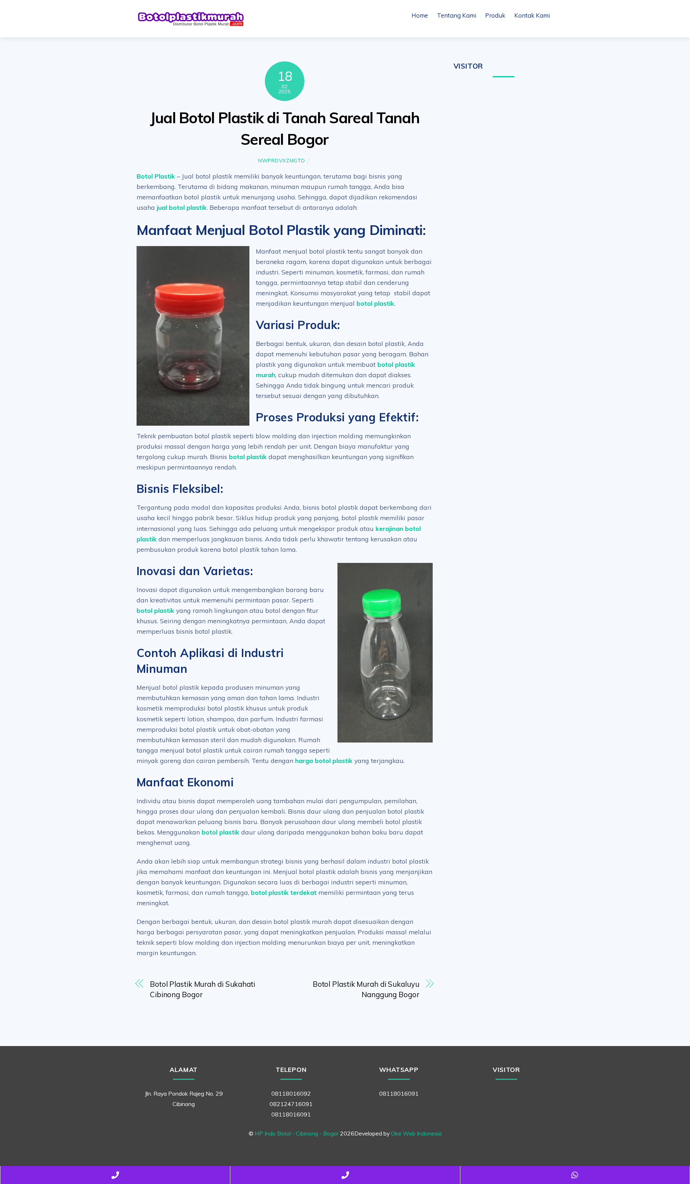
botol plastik (375, 303)
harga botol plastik (324, 760)
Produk (495, 15)
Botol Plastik (156, 176)
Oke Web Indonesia (416, 1133)
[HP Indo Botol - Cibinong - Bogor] (190, 24)
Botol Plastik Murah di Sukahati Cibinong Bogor (202, 989)
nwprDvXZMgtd (281, 160)
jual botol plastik (182, 207)
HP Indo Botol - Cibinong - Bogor (297, 1133)
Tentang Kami (456, 15)
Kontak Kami (532, 15)
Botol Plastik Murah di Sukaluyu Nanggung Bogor (366, 989)
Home (419, 15)
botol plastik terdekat (284, 892)
